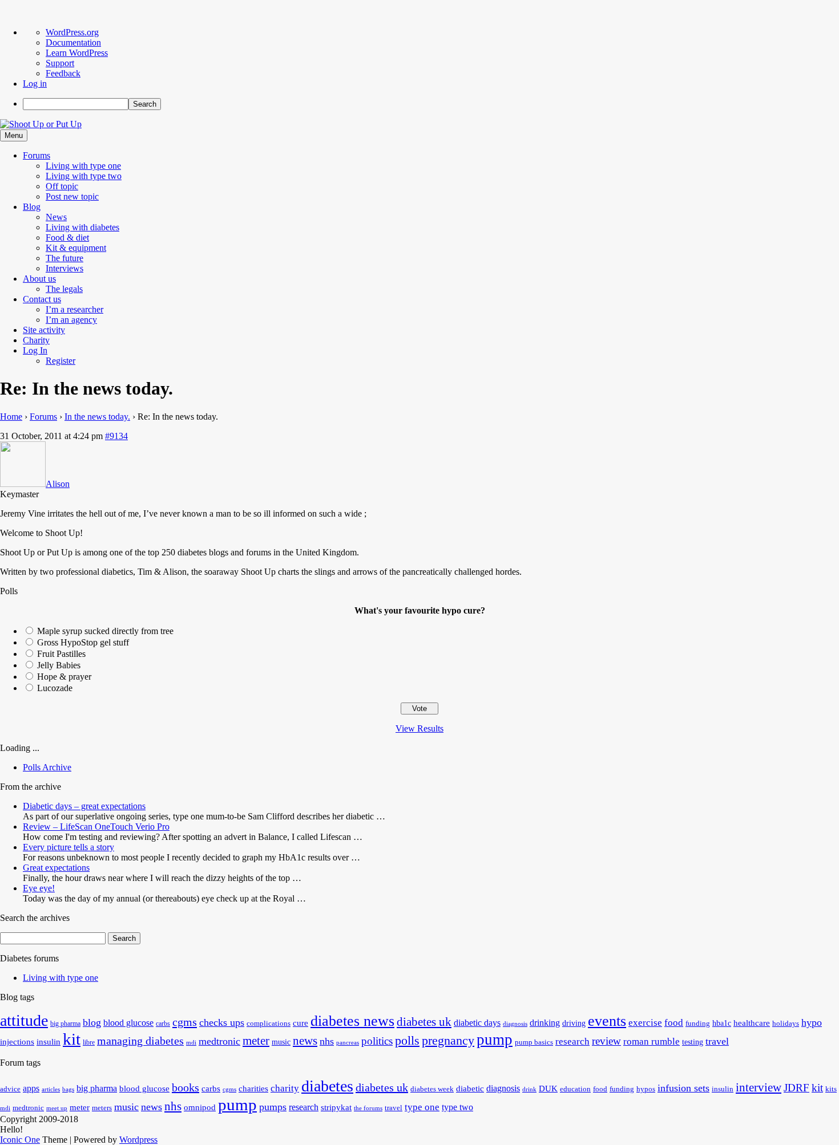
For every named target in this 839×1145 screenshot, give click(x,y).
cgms (184, 1022)
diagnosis (515, 1024)
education (575, 1089)
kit (71, 1039)
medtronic (219, 1041)
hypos (645, 1089)
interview (758, 1087)
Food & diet (67, 237)
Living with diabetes (82, 227)
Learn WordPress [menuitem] (77, 53)
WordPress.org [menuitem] (72, 32)
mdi (191, 1043)
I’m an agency (71, 319)
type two (457, 1107)
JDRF (796, 1088)
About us (39, 278)
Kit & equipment (76, 248)
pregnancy (448, 1040)
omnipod (200, 1107)
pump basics (534, 1042)
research (572, 1041)
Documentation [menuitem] (73, 42)
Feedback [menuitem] (63, 73)
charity (285, 1088)
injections (17, 1041)
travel (717, 1041)
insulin (48, 1041)
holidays (785, 1024)
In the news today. (97, 416)
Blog (32, 207)
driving (574, 1023)
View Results (419, 728)
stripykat (336, 1107)
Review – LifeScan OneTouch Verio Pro (96, 826)
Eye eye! (39, 888)
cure (300, 1023)
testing (692, 1042)
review (606, 1041)
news (305, 1040)
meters (102, 1108)
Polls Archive (47, 767)
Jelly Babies (58, 665)
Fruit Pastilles (61, 654)
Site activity (44, 330)
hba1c (721, 1023)
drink (529, 1089)
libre (89, 1042)
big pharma (65, 1024)
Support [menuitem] (60, 63)
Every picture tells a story (68, 847)
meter (256, 1040)
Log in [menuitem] (35, 83)
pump (495, 1039)
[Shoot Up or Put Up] (41, 124)
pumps (273, 1106)
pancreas (347, 1043)
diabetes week (432, 1089)
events (607, 1021)
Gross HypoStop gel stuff (83, 642)
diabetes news (352, 1021)
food (673, 1022)
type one (422, 1107)
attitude (24, 1020)
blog (92, 1022)
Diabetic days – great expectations (84, 806)
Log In (35, 350)
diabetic (470, 1088)
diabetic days (477, 1023)
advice (10, 1089)
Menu (14, 135)
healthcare (751, 1023)
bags (68, 1089)
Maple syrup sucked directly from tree (105, 631)
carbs (163, 1024)
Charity (36, 340)
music (281, 1042)
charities (253, 1088)
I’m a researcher (74, 309)
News (56, 217)
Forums (36, 155)
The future (64, 258)
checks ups (221, 1022)
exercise (645, 1022)
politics (377, 1041)
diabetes (327, 1086)
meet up (56, 1108)
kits (831, 1089)
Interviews (64, 268)
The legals (64, 289)
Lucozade (54, 688)
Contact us (42, 299)
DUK (548, 1088)
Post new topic (72, 196)
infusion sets (683, 1088)
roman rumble (651, 1041)
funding (697, 1024)
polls (407, 1040)
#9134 (116, 436)
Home (11, 416)
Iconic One (20, 1139)
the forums (368, 1108)
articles (51, 1089)
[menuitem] (431, 104)
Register (60, 361)
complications (269, 1024)
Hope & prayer (64, 676)
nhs (327, 1041)
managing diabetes (140, 1041)
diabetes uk (424, 1022)
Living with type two (84, 176)
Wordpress (138, 1139)
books (185, 1087)
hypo (811, 1022)
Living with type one (83, 165)
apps (31, 1088)
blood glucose (128, 1023)
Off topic (62, 186)
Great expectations (56, 867)
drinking (545, 1023)
